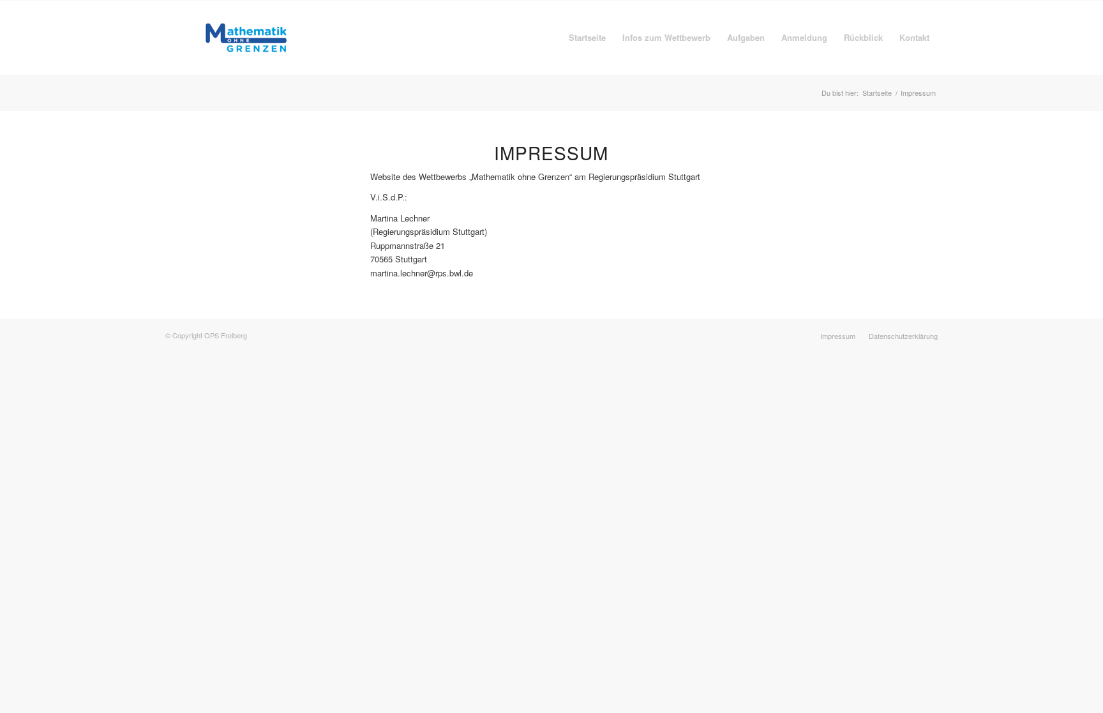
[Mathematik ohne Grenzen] (246, 38)
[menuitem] (587, 38)
